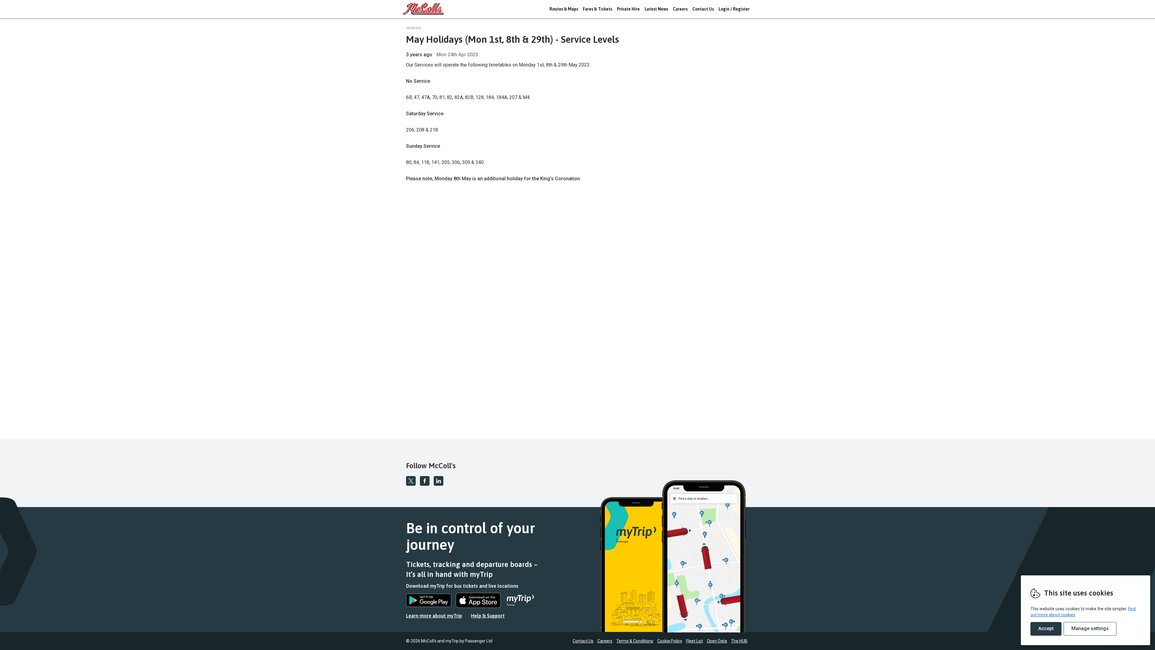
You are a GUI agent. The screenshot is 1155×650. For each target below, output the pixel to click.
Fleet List (694, 641)
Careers (680, 9)
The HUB (739, 641)
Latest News (656, 9)
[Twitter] (411, 481)
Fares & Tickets (597, 9)
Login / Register (734, 9)
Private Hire (628, 9)
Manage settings (1090, 628)
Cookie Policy (669, 641)
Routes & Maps (564, 9)
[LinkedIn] (438, 481)
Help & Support (488, 615)
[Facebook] (425, 481)
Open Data (717, 641)
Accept (1046, 628)
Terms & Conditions (634, 641)
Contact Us (703, 9)
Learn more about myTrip (434, 615)
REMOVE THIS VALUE (425, 9)
